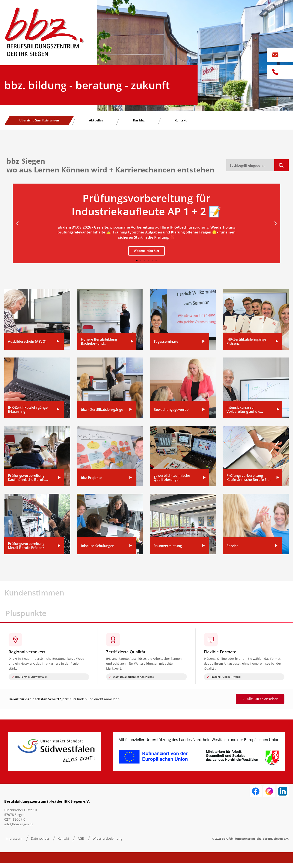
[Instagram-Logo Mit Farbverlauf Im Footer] (269, 791)
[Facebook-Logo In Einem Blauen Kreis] (256, 791)
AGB (81, 838)
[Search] (281, 165)
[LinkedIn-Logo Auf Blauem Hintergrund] (283, 791)
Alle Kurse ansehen (262, 699)
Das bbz (139, 120)
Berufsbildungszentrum (238, 839)
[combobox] (250, 165)
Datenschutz (40, 838)
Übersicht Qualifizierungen (39, 120)
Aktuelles (96, 120)
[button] (17, 223)
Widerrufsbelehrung (107, 838)
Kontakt (181, 120)
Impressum (14, 838)
